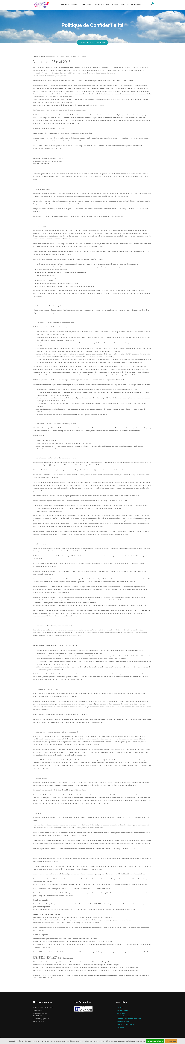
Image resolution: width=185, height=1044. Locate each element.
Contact (125, 5)
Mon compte (111, 5)
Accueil (64, 5)
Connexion (136, 5)
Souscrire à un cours (123, 1016)
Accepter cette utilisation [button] (155, 1041)
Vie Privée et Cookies (123, 1021)
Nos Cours (120, 1007)
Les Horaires (121, 1013)
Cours (74, 5)
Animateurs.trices (122, 1010)
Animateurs (86, 5)
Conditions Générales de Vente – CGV (129, 1019)
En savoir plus (171, 1041)
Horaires (98, 5)
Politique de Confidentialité (125, 1024)
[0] (151, 4)
